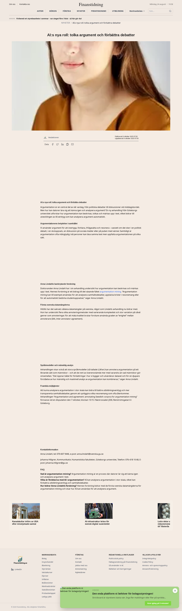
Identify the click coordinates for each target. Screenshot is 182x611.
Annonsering (81, 569)
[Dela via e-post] (72, 144)
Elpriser (45, 576)
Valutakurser (47, 572)
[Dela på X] (57, 144)
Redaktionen (53, 137)
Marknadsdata (136, 11)
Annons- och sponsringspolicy (154, 565)
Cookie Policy (147, 562)
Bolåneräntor (47, 583)
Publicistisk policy (116, 558)
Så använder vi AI (116, 565)
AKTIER (40, 11)
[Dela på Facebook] (52, 144)
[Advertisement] (91, 170)
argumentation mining (110, 291)
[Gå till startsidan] (23, 560)
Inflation (45, 579)
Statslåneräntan (48, 590)
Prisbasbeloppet (48, 593)
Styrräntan (46, 569)
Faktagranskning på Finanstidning (123, 562)
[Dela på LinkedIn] (62, 144)
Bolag (44, 558)
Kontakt (78, 562)
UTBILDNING (118, 11)
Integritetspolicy (149, 558)
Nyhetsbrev (80, 572)
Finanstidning (91, 4)
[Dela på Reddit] (67, 144)
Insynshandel (47, 562)
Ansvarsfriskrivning (150, 569)
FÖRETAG (67, 11)
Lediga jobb (47, 596)
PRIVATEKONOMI (98, 11)
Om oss (12, 4)
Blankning (46, 565)
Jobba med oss (81, 565)
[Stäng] (175, 590)
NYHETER (81, 11)
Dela (47, 144)
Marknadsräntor (48, 586)
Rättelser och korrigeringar (120, 569)
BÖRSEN (53, 11)
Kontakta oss (24, 4)
